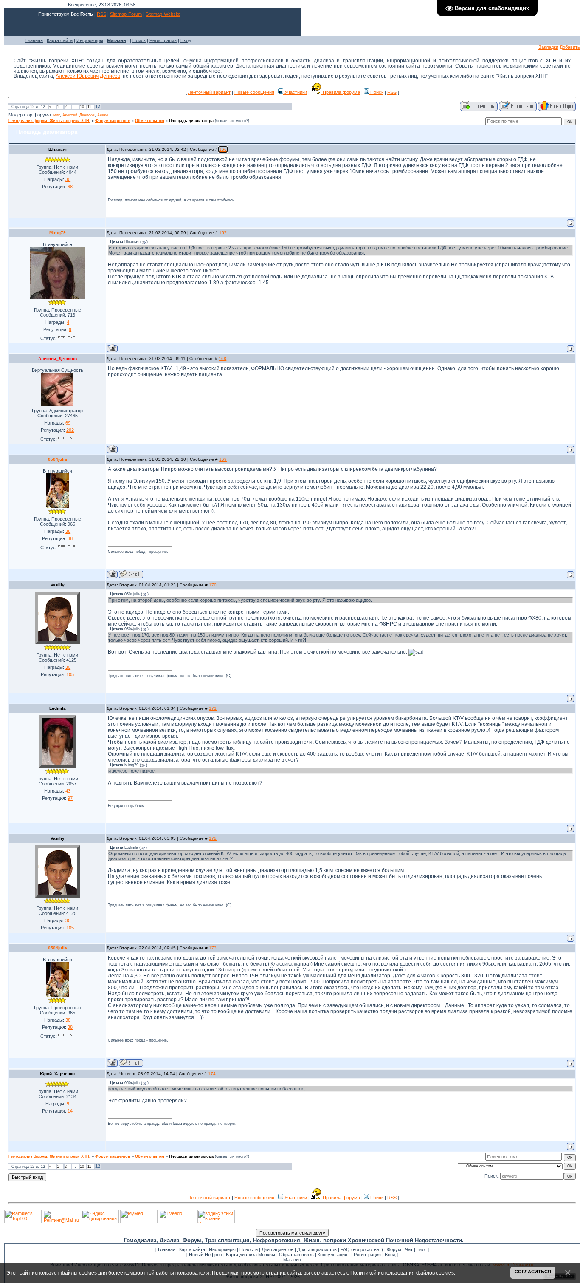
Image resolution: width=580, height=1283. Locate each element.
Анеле (102, 115)
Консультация (332, 1254)
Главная (34, 40)
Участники (295, 92)
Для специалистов (317, 1249)
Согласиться (533, 1271)
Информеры (89, 40)
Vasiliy (58, 585)
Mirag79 (57, 232)
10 (82, 107)
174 (212, 1073)
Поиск (139, 40)
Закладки (548, 47)
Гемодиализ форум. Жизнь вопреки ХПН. (49, 121)
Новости (248, 1249)
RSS (101, 14)
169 (223, 459)
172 (213, 838)
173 (213, 948)
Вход (185, 40)
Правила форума (340, 92)
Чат (409, 1249)
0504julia (57, 459)
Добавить (570, 47)
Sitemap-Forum (126, 14)
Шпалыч (57, 149)
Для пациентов (277, 1249)
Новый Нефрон (205, 1254)
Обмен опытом (149, 121)
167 (223, 232)
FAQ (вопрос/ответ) (362, 1249)
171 (213, 708)
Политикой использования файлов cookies (402, 1272)
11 (89, 107)
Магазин (292, 1259)
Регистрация (163, 40)
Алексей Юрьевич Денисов (88, 76)
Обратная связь (296, 1254)
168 (222, 358)
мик (56, 115)
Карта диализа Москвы (250, 1254)
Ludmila (57, 708)
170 (213, 585)
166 (223, 149)
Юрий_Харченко (57, 1073)
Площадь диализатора (191, 121)
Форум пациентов (112, 121)
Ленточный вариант (209, 92)
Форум (394, 1249)
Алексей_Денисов (78, 115)
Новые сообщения (254, 92)
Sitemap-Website (163, 14)
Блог (421, 1249)
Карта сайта (60, 40)
